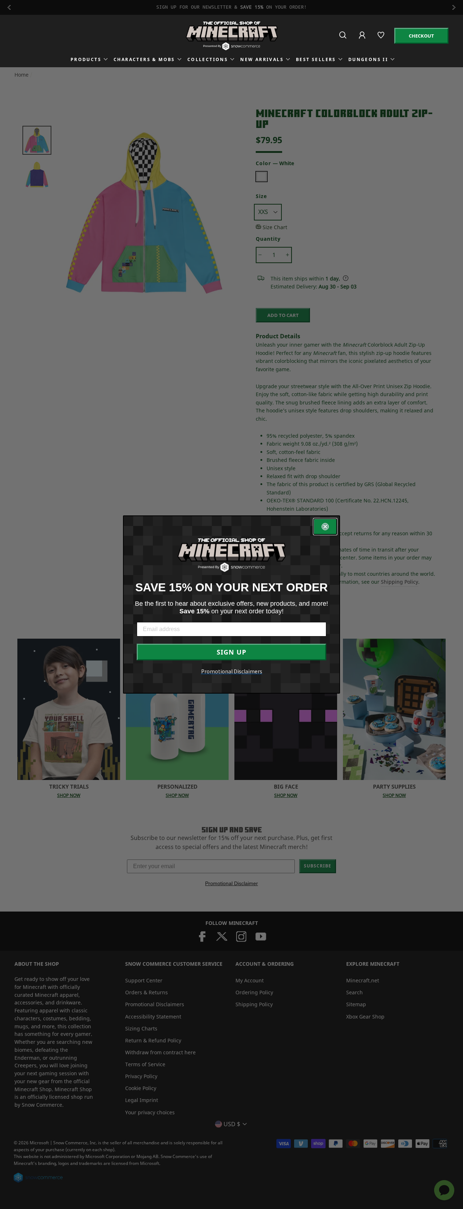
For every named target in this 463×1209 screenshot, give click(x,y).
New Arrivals (262, 59)
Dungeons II (368, 59)
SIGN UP (231, 652)
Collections (207, 59)
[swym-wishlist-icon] (381, 38)
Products (86, 59)
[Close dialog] (325, 526)
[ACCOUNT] (362, 40)
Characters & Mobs (144, 59)
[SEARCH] (343, 38)
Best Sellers (316, 59)
